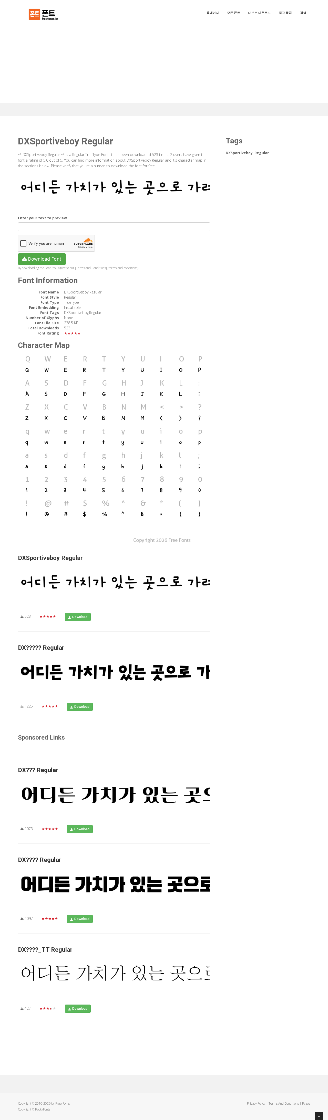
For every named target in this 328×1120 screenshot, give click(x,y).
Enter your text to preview (42, 217)
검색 (303, 13)
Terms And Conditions (284, 1103)
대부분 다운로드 (259, 13)
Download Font (44, 259)
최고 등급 (285, 13)
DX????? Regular (41, 647)
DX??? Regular (38, 770)
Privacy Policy (256, 1103)
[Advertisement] (164, 65)
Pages (306, 1103)
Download (79, 617)
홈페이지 (213, 13)
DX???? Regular (39, 859)
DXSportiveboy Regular (50, 558)
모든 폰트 (233, 13)
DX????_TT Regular (45, 949)
